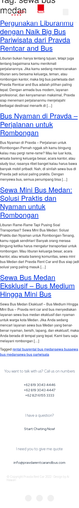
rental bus (20, 349)
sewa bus (62, 349)
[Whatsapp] (50, 498)
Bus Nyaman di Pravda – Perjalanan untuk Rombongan (39, 123)
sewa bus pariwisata (33, 354)
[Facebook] (28, 498)
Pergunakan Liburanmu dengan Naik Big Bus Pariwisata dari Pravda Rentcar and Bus (37, 35)
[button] (66, 12)
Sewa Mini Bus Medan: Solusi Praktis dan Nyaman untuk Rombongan (36, 202)
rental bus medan (41, 349)
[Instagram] (39, 498)
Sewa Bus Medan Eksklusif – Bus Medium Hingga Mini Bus (37, 285)
